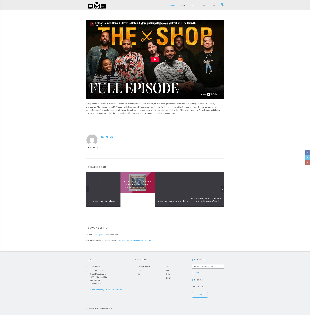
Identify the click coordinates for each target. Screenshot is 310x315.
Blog (203, 5)
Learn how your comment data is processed (134, 240)
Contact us (200, 295)
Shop (214, 5)
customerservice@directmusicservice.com (106, 290)
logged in (99, 234)
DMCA (168, 278)
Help (193, 5)
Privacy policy (94, 266)
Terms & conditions (96, 270)
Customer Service (143, 266)
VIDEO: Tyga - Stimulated (103, 201)
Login (172, 5)
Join (183, 5)
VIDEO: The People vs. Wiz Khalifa (172, 201)
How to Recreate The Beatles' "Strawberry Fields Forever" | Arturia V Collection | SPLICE (137, 184)
